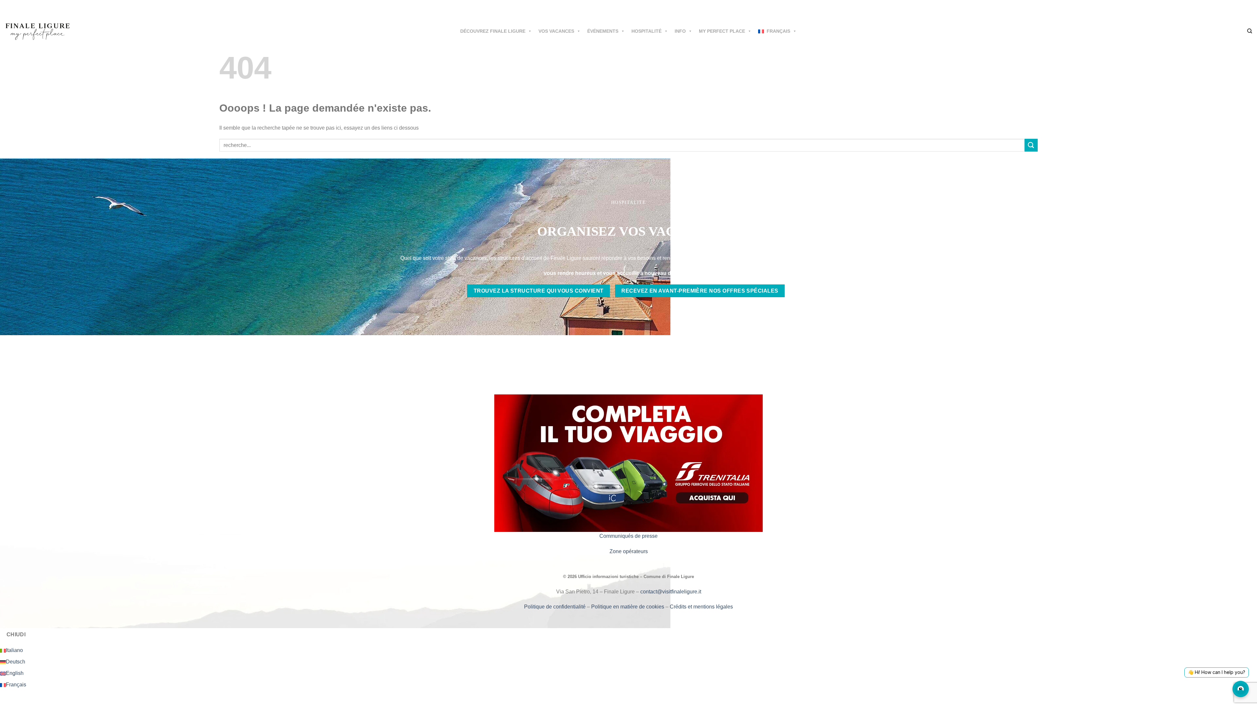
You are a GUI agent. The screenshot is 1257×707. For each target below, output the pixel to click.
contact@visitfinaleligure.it (670, 591)
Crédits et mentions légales (701, 606)
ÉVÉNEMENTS (602, 31)
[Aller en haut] (1243, 698)
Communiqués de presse (628, 536)
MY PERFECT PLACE (722, 31)
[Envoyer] (1031, 145)
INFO (680, 31)
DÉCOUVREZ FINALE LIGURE (492, 31)
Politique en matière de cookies (628, 606)
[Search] (1249, 31)
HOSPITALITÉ (646, 31)
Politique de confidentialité (555, 606)
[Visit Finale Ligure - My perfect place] (37, 30)
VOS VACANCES (556, 31)
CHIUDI (16, 634)
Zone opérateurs (629, 551)
